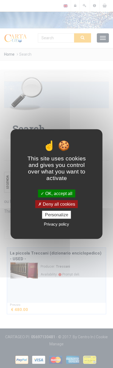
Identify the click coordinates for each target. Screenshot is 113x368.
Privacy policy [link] (56, 224)
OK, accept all (58, 193)
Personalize (56, 215)
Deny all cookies (58, 204)
